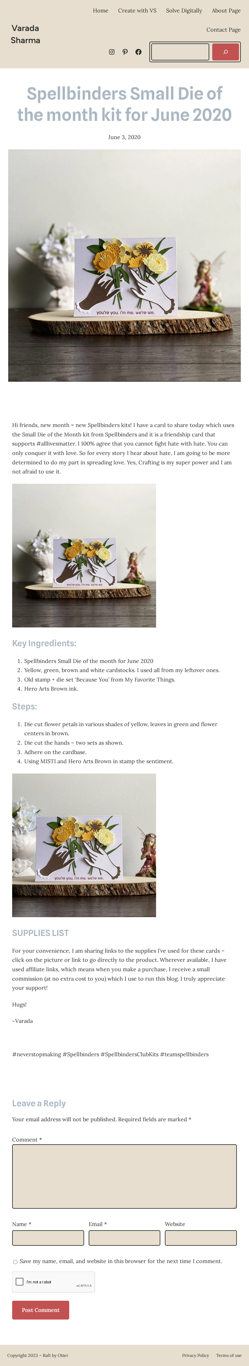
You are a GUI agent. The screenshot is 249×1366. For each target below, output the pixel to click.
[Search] (225, 51)
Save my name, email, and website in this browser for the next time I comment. (121, 1261)
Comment (27, 1139)
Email (98, 1224)
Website (175, 1224)
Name (21, 1224)
